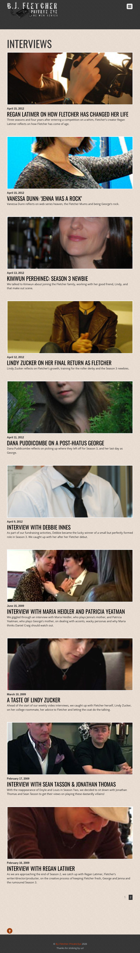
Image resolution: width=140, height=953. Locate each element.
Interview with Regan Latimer (41, 868)
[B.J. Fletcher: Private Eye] (32, 16)
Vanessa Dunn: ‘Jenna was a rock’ (44, 198)
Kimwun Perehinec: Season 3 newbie (47, 278)
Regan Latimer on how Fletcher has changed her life (67, 114)
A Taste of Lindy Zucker (33, 700)
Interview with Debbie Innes (39, 527)
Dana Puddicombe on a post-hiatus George (55, 443)
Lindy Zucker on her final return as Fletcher (59, 362)
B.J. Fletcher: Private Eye (68, 943)
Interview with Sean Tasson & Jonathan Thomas (61, 784)
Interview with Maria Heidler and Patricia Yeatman (66, 611)
